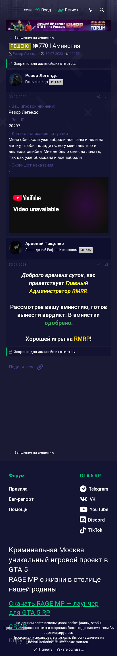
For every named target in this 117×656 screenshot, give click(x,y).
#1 (106, 97)
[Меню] (16, 10)
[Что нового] (90, 10)
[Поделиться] (98, 97)
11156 (75, 53)
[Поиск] (101, 10)
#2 (106, 265)
